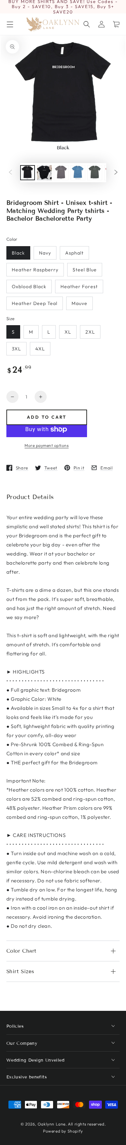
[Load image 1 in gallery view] (27, 172)
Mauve (79, 303)
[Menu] (9, 24)
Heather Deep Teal (34, 303)
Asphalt (74, 253)
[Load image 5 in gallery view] (94, 172)
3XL (16, 349)
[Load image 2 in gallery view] (44, 172)
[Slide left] (10, 172)
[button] (86, 24)
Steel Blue (85, 270)
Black (18, 253)
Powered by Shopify (63, 1131)
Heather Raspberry (35, 270)
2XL (90, 332)
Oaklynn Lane (52, 1124)
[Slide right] (116, 172)
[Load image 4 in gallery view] (78, 172)
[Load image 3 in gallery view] (61, 172)
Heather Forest (79, 286)
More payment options (47, 445)
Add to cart (47, 417)
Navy (45, 253)
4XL (40, 349)
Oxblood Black (29, 286)
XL (68, 332)
